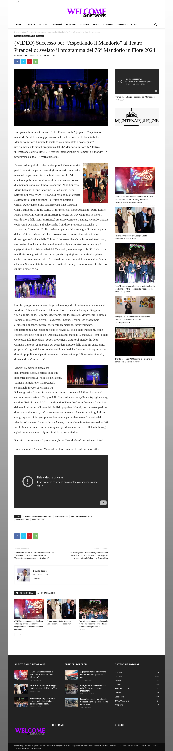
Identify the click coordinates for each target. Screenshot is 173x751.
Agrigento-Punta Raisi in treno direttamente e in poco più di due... (93, 674)
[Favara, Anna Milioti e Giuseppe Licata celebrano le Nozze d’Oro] (61, 609)
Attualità (56, 24)
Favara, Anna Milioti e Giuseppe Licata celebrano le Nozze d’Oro (131, 237)
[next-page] (20, 634)
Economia (71, 24)
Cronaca (30, 24)
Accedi (16, 2)
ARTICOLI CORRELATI (25, 593)
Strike (134, 24)
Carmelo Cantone (61, 516)
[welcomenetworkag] (86, 13)
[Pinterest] (29, 61)
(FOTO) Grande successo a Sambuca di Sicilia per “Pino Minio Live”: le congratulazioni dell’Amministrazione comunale (134, 199)
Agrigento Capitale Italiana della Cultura (37, 516)
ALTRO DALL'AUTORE (46, 593)
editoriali (122, 24)
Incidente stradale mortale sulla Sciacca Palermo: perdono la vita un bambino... (94, 702)
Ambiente (108, 24)
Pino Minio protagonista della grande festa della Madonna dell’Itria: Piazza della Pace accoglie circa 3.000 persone (135, 289)
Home (19, 24)
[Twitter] (23, 61)
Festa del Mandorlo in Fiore (81, 516)
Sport (96, 24)
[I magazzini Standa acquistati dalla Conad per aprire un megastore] (71, 689)
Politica (43, 24)
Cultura (84, 24)
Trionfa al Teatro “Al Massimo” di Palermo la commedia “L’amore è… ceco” (133, 360)
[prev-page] (16, 634)
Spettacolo (40, 36)
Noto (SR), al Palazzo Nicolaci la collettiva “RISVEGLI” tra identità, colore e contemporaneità (132, 320)
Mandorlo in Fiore (22, 520)
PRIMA (32, 36)
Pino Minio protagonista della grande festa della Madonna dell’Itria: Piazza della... (42, 701)
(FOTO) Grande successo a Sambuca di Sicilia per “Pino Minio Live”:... (42, 674)
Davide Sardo (21, 55)
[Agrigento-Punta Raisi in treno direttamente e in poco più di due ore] (71, 675)
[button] (155, 25)
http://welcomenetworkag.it (40, 574)
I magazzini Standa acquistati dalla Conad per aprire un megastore (93, 688)
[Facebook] (17, 61)
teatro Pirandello (38, 520)
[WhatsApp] (35, 61)
